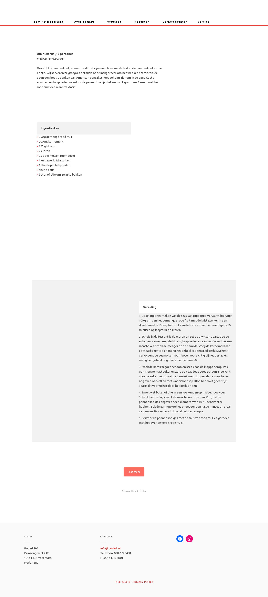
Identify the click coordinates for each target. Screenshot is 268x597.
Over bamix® (84, 21)
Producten (113, 21)
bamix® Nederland (49, 21)
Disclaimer (122, 582)
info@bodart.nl (110, 548)
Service (204, 21)
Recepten (142, 21)
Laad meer (134, 472)
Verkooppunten (175, 21)
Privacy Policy (143, 582)
